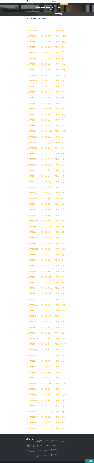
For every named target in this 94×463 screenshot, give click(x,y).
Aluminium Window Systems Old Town (31, 203)
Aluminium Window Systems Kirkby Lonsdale (46, 210)
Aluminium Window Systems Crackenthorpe (32, 220)
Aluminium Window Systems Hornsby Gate (60, 378)
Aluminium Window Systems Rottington (45, 421)
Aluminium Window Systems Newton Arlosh (32, 137)
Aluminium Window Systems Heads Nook (60, 114)
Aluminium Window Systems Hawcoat (45, 367)
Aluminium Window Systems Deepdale (45, 326)
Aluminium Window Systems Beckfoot (31, 327)
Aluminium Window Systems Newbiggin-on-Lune (33, 343)
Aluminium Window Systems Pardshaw (45, 59)
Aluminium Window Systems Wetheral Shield (60, 411)
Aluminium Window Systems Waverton (59, 182)
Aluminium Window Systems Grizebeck (31, 348)
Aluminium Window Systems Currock (45, 429)
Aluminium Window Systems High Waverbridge (32, 163)
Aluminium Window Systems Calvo (31, 231)
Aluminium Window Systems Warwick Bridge (32, 159)
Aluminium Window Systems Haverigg (31, 177)
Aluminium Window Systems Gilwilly (45, 158)
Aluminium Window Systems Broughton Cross (32, 393)
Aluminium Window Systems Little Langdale (32, 51)
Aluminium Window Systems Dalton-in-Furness (60, 366)
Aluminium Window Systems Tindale (59, 405)
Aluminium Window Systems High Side (31, 287)
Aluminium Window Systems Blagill (45, 304)
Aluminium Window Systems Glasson (45, 260)
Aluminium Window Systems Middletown (60, 294)
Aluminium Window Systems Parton (31, 294)
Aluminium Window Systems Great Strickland (32, 283)
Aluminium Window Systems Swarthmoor (32, 328)
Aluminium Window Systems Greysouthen (32, 321)
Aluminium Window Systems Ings (45, 343)
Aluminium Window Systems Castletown (60, 48)
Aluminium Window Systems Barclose (45, 350)
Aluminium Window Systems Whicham (31, 214)
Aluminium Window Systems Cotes (31, 74)
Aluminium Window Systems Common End (32, 57)
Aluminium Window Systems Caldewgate (60, 236)
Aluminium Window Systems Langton (31, 76)
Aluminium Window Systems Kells (31, 326)
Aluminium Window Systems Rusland (45, 166)
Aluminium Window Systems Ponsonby (31, 170)
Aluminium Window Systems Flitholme (45, 98)
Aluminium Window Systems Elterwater (31, 259)
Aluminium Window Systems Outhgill (59, 153)
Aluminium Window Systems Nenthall (31, 81)
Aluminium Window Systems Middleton (59, 152)
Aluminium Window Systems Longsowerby (60, 337)
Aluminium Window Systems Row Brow (31, 395)
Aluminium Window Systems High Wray (45, 259)
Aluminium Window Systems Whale (45, 344)
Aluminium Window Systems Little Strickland (46, 360)
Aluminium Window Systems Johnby (59, 158)
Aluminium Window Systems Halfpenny (59, 102)
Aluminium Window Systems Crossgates (46, 197)
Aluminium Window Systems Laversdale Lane (32, 311)
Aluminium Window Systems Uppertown (46, 356)
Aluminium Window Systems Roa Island (32, 382)
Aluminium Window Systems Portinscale (32, 165)
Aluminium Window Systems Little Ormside (32, 361)
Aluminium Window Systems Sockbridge (60, 248)
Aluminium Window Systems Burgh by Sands (32, 354)
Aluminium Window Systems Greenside (59, 41)
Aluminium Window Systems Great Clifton (60, 40)
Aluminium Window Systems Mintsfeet (31, 103)
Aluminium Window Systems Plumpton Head (46, 416)
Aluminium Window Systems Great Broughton (60, 260)
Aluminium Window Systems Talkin (59, 203)
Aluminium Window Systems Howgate (45, 222)
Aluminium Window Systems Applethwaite (60, 42)
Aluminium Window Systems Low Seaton (60, 410)
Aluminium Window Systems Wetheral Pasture (46, 384)
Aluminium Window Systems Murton (59, 149)
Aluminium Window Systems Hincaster (31, 188)
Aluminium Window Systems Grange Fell (46, 76)
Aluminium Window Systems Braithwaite (46, 165)
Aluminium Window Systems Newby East (46, 137)
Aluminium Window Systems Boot (31, 222)
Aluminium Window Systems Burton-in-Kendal (60, 382)
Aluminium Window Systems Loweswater (60, 75)
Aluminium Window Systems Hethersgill (45, 311)
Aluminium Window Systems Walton (45, 349)
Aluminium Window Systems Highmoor (59, 355)
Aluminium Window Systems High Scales (46, 248)
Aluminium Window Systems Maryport (59, 333)
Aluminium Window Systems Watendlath (32, 48)
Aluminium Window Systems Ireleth (31, 164)
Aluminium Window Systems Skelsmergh (32, 232)
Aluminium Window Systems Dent (45, 388)
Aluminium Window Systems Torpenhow (46, 152)
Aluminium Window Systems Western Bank (60, 400)
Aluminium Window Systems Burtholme (59, 360)
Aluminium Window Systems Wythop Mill (32, 322)
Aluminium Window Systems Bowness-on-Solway (61, 281)
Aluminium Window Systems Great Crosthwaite (32, 249)
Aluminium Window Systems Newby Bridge (46, 399)
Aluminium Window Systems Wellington (31, 355)
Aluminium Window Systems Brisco (31, 120)
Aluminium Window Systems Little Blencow (46, 52)
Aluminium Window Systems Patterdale (45, 395)
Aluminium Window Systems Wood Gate (60, 141)
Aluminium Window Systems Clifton (59, 288)
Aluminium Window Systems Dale (45, 86)
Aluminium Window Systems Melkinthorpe (46, 243)
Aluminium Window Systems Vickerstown (60, 338)
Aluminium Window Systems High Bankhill (32, 65)
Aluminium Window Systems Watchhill (45, 233)
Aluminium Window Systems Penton (59, 349)
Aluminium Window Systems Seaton (59, 164)
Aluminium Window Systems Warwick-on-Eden (32, 233)
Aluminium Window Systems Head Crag (32, 187)
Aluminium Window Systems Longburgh (59, 320)
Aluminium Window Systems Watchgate (32, 292)
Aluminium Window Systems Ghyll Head (32, 96)
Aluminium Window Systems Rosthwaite (46, 299)
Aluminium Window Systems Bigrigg (59, 214)
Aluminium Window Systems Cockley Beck (32, 208)
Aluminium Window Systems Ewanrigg (59, 372)
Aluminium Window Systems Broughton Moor (60, 343)
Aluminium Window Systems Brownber (31, 417)
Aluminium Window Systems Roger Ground (46, 153)
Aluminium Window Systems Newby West (60, 304)
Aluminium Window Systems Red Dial (59, 362)
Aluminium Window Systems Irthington (59, 232)
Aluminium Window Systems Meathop (59, 250)
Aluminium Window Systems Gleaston (31, 227)
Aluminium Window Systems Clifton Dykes (32, 166)
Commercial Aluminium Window (54, 455)
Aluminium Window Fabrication (53, 443)
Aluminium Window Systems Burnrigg (45, 354)
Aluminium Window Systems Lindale (31, 126)
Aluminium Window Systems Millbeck (59, 30)
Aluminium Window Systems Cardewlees (60, 399)
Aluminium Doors (53, 445)
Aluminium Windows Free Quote (53, 457)
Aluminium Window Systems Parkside (45, 401)
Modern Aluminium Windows (46, 453)
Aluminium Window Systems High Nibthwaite (32, 124)
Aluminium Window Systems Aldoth (31, 79)
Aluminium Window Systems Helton (59, 292)
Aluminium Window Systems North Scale (60, 165)
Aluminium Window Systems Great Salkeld (60, 85)
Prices (37, 3)
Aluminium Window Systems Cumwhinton (60, 171)
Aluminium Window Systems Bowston (31, 320)
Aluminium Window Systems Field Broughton (46, 298)
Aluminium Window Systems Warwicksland (46, 97)
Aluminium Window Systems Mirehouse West (32, 416)
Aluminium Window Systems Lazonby (31, 242)
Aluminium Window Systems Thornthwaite (32, 237)
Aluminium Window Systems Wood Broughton (46, 315)
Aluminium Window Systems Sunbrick (45, 332)
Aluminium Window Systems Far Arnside (46, 220)
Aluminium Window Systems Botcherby (59, 119)
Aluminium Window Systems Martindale (45, 181)
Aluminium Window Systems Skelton (59, 68)
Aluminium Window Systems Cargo (59, 422)
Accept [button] (91, 461)
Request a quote (63, 3)
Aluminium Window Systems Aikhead (31, 42)
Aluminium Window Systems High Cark (31, 108)
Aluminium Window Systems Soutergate (32, 98)
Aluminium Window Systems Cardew (45, 309)
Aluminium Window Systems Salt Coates (46, 281)
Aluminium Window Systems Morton (45, 136)
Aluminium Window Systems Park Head (45, 48)
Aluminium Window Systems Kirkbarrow (59, 225)
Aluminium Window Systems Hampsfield (46, 317)
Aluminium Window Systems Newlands (45, 287)
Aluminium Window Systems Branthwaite (46, 130)
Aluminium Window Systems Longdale (31, 69)
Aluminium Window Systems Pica (31, 92)
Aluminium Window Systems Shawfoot (31, 278)
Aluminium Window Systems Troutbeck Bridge (32, 130)
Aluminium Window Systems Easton (45, 204)
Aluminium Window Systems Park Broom (60, 108)
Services (33, 3)
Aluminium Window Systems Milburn (31, 154)
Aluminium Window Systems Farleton (45, 40)
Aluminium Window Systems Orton (59, 74)
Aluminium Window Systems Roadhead (59, 404)
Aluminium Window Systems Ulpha (31, 289)
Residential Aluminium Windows (54, 450)
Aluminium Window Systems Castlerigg (59, 204)
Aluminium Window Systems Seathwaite (46, 427)
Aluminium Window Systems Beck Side (59, 315)
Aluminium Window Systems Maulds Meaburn (46, 131)
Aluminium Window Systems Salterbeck (59, 237)
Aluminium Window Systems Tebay (45, 192)
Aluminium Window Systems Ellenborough (32, 250)
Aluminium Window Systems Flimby (31, 362)
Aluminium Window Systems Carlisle (45, 337)
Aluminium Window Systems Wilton (59, 52)
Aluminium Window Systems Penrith (31, 337)
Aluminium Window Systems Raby (31, 277)
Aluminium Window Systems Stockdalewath (32, 248)
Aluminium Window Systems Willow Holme (46, 104)
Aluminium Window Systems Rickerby (31, 360)
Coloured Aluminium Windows (46, 448)
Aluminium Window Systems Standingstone (46, 187)
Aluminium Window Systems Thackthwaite (32, 114)
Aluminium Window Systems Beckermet (32, 390)
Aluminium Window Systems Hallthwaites (32, 216)
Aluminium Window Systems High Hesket (32, 421)
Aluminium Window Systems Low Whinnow (46, 41)
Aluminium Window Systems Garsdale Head (32, 411)
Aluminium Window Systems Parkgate (31, 47)
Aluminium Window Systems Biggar (31, 423)
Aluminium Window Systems (39, 448)
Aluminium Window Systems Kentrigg (59, 208)
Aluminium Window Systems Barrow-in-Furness (60, 264)
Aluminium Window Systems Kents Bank (60, 255)
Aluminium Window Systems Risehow (31, 204)
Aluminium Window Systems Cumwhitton (32, 305)
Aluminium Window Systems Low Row (45, 216)
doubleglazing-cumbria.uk (62, 441)
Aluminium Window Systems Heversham (46, 68)
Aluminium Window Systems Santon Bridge (60, 270)
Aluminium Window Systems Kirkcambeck (60, 417)
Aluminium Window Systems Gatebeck (31, 427)
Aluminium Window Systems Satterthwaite (60, 383)
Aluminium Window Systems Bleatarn (31, 141)
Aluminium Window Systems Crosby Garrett (46, 345)
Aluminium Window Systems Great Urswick (60, 418)
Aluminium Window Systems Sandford (59, 289)
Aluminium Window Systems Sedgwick (59, 299)
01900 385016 (53, 1)
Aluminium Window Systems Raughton (31, 176)
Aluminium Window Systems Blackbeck (31, 143)
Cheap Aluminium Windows (39, 451)
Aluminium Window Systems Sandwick (45, 47)
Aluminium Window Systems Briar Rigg (59, 311)
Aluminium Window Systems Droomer (45, 175)
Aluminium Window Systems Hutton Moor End (60, 384)
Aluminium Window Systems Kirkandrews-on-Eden (33, 309)
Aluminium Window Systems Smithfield (59, 125)
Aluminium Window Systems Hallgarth (45, 382)
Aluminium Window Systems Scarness (45, 264)
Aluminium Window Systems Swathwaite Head (32, 332)
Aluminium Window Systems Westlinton (32, 40)
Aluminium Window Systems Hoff (31, 344)
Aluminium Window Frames (39, 438)
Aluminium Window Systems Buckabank (46, 170)
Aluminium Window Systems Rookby (31, 371)
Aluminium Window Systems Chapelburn (60, 328)
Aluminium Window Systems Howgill (59, 421)
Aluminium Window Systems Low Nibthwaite (46, 126)
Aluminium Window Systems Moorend (59, 423)
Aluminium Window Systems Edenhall (59, 272)
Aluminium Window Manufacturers (39, 441)
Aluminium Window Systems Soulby (59, 261)
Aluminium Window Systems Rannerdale (32, 86)
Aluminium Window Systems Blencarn (59, 58)
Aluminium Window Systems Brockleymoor (32, 210)
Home (27, 3)
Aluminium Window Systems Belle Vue (45, 37)
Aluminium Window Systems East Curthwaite (32, 264)
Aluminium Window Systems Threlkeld (45, 283)
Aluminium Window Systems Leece (59, 186)
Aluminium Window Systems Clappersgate (32, 70)
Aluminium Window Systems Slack (59, 198)
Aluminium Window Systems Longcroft (45, 417)
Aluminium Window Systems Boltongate (46, 63)
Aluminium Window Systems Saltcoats (59, 277)
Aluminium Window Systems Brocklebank (32, 401)
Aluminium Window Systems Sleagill (59, 226)
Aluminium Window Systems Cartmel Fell (46, 148)
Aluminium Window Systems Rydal (59, 317)
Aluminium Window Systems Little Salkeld (46, 365)
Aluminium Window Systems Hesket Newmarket (60, 135)
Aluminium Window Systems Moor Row (59, 259)
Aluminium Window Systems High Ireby (59, 159)
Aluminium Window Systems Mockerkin (59, 86)
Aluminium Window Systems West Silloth (46, 176)
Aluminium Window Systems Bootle (45, 65)
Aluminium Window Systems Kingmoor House (60, 35)
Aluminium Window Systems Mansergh (31, 37)
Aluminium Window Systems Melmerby (31, 125)
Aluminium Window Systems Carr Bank (31, 135)
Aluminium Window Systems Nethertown (60, 104)
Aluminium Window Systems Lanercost (59, 231)
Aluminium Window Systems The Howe (59, 287)
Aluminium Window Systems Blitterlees (45, 231)
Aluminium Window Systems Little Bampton (32, 389)
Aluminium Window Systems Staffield (59, 107)
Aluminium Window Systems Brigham (45, 266)
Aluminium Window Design (46, 443)
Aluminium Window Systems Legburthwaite (32, 109)
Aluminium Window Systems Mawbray (31, 255)
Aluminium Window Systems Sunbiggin (45, 115)
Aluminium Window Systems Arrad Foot (46, 270)
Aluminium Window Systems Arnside (59, 373)
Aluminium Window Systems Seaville (59, 197)
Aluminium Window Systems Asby (45, 294)
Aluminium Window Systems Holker (31, 384)
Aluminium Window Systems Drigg (31, 197)
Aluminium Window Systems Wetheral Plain (32, 275)
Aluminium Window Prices (46, 458)
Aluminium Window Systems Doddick (59, 244)
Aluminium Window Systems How (59, 148)
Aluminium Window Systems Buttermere (46, 58)
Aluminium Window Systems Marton (31, 410)
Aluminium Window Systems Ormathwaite (60, 59)
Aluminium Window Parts (53, 438)
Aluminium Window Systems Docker (45, 132)
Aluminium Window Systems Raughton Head (60, 192)
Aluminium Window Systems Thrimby (45, 120)
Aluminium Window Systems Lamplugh (45, 348)
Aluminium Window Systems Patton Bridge (32, 276)
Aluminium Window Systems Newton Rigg (60, 194)
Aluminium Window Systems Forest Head (32, 422)
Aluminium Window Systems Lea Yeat (59, 124)
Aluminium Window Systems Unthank (59, 309)
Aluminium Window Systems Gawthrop (45, 423)
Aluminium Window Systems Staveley (59, 416)
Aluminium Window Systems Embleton (45, 271)
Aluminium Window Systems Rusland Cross (32, 149)
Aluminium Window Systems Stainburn (31, 265)
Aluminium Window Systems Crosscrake (46, 226)
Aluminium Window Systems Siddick (45, 389)
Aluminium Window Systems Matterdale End (46, 261)
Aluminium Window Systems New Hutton (46, 306)
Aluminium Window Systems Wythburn (59, 169)
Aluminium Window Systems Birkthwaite (32, 180)
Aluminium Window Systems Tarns (31, 192)
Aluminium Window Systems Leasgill (31, 91)
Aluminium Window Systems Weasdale (31, 299)
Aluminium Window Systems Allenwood (59, 216)
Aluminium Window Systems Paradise (45, 338)
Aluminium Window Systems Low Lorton (60, 388)
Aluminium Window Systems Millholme (59, 147)
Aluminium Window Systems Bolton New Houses (33, 349)
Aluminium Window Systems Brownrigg (59, 356)
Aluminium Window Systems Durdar (45, 355)
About (30, 3)
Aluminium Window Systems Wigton (59, 166)
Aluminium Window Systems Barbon (45, 221)
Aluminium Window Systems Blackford (31, 293)
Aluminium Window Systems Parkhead (59, 113)
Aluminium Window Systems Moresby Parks (60, 271)
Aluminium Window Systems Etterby (59, 80)
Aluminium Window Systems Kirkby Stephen (60, 334)
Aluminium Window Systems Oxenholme (32, 306)
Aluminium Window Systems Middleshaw (32, 205)
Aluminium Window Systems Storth (59, 326)
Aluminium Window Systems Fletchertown (60, 177)
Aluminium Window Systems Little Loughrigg (46, 410)
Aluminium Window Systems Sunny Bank (46, 377)
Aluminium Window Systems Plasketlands (46, 93)
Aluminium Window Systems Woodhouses (32, 148)
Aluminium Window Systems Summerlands (46, 102)
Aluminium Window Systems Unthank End (32, 194)
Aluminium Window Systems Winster (59, 322)
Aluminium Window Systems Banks (45, 74)
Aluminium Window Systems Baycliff (31, 160)
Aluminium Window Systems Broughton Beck (60, 327)
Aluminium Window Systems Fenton (59, 142)
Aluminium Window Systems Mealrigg (59, 143)
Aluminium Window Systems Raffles (59, 87)
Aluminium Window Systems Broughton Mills (46, 142)
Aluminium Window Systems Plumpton (45, 135)
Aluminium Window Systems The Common (46, 180)
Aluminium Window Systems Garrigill (45, 412)
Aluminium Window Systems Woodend (31, 119)
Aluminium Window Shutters (53, 452)
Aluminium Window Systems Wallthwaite (46, 92)
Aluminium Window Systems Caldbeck (45, 227)
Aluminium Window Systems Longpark (45, 334)
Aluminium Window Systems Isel (59, 283)
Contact (44, 3)
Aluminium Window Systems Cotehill (31, 63)
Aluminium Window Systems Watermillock (32, 334)
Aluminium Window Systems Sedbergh (45, 328)
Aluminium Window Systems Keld (59, 79)
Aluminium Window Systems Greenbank (32, 350)
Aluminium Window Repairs (39, 456)
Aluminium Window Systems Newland (59, 181)
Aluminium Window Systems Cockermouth (46, 362)
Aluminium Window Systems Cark (59, 266)
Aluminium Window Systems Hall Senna (59, 92)
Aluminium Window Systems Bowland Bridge (32, 338)
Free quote (40, 3)
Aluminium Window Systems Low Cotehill (46, 366)
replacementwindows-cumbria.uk (63, 439)
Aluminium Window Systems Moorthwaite (32, 400)
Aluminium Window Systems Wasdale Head (32, 35)
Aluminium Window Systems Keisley (59, 367)
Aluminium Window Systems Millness (31, 169)
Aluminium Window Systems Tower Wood (60, 163)
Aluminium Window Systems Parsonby (59, 348)
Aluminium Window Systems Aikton (59, 154)
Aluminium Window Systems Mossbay (59, 47)
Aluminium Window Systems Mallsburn (31, 372)
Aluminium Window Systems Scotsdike (45, 30)
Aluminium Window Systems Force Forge (46, 208)
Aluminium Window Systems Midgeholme (32, 158)
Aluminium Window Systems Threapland (60, 243)
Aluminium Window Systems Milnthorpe (45, 42)
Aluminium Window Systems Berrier (31, 121)
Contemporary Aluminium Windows (46, 456)
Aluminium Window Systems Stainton (31, 244)
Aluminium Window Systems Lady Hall (59, 395)
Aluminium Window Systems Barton (31, 288)
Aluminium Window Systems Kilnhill (45, 91)
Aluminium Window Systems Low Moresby (60, 390)
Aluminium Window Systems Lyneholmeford (60, 394)
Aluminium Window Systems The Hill (59, 37)
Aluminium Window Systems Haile (31, 388)
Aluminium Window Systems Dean (59, 121)
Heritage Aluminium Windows (46, 451)
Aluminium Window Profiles (46, 446)
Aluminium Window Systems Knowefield (60, 70)
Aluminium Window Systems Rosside (31, 97)
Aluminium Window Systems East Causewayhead (61, 339)
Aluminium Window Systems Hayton (31, 215)
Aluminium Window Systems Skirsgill (31, 136)
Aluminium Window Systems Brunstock (31, 115)
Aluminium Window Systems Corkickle (45, 160)
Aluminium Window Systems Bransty (45, 428)
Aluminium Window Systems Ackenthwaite (46, 282)
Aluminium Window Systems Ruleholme (45, 253)
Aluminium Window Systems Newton (59, 209)
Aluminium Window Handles (39, 443)
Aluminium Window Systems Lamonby (45, 154)
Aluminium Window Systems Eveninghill (45, 109)
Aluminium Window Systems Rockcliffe (59, 126)
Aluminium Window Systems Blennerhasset (46, 96)
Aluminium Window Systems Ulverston (59, 254)
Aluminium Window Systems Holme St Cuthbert (32, 142)
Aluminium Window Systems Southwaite (46, 393)
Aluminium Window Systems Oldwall (45, 272)
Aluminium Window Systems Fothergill (45, 277)
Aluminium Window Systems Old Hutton (46, 394)
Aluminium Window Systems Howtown (45, 113)
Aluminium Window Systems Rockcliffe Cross (46, 35)
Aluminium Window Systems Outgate (45, 278)
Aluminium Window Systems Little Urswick (32, 102)
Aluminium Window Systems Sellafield (45, 57)
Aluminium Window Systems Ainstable (59, 406)
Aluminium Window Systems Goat (31, 281)
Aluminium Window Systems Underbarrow (60, 278)
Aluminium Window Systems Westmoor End (32, 182)
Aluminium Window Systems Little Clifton (60, 137)
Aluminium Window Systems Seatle (31, 333)
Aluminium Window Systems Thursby (59, 109)
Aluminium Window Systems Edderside (31, 238)
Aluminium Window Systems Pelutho (45, 147)
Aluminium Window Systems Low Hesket (46, 125)
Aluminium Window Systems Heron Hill (45, 310)
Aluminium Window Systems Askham (59, 170)
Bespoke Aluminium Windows (46, 438)
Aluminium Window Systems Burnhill (45, 143)
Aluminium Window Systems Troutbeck (45, 236)
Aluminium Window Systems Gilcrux (59, 222)
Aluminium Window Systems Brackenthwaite (32, 298)
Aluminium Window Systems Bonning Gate (60, 76)
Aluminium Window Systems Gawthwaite (46, 371)
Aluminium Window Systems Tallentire (31, 113)
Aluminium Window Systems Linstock (31, 429)
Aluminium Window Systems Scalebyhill (59, 57)
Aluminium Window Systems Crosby (59, 282)
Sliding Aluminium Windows (39, 458)
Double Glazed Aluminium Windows (53, 447)
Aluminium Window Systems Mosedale (59, 132)
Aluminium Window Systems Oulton (59, 160)
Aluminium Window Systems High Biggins (60, 412)
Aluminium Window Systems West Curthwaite (32, 31)
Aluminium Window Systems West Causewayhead (33, 68)
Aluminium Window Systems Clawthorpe (32, 80)
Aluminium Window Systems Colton (31, 378)
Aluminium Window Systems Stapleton (59, 321)
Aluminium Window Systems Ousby (45, 79)
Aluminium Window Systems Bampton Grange (46, 288)
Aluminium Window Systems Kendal (31, 58)
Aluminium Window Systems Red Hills (45, 141)
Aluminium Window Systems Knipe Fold (59, 31)
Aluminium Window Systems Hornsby (45, 107)
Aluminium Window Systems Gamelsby (31, 186)
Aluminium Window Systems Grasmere (45, 70)
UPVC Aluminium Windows (46, 441)
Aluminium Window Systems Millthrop (31, 351)
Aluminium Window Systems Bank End (31, 59)
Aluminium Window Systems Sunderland (60, 81)
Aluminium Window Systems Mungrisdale (32, 270)
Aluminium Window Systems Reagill (59, 389)
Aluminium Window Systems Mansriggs (59, 210)
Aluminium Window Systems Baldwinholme (32, 107)
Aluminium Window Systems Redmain (31, 261)
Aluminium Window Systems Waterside (59, 103)
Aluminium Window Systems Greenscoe (46, 244)
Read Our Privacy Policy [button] (91, 460)
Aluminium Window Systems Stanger (59, 221)
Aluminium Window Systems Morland (31, 41)
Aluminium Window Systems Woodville (45, 327)
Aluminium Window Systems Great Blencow (32, 221)
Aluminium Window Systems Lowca (31, 153)
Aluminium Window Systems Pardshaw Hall (46, 237)
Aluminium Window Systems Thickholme (46, 177)
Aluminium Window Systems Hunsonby (45, 404)
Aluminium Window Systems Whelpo (45, 372)
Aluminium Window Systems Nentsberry (32, 193)
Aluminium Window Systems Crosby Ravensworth (47, 53)
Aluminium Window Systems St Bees (59, 350)
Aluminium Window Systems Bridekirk (59, 401)
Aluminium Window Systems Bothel (45, 339)
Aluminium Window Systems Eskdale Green (32, 383)
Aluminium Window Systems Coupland (45, 322)
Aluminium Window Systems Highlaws (31, 406)
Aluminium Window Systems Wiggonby (45, 215)
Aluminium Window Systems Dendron (59, 91)
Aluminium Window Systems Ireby (31, 152)
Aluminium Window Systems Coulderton (32, 147)
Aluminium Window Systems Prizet (31, 300)
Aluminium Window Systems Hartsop (59, 180)
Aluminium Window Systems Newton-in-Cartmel (47, 225)
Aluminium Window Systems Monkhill (31, 304)
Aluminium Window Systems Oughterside (46, 238)
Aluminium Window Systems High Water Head (60, 293)
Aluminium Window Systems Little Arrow (60, 354)
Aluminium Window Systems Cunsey (59, 199)
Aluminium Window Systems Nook (59, 276)
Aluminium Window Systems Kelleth (59, 365)
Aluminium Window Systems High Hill (45, 169)
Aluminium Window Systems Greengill (31, 175)
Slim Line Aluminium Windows (39, 446)
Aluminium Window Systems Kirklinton (59, 344)
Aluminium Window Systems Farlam (59, 188)
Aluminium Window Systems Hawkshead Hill (46, 275)
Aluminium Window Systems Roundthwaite (32, 30)
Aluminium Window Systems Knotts (31, 399)
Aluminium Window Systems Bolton (31, 345)
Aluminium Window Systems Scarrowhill (46, 373)
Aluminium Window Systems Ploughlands (60, 115)
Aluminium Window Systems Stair (59, 393)
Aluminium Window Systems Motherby (59, 300)
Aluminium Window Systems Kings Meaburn (60, 377)
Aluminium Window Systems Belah (45, 422)
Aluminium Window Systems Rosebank (45, 87)
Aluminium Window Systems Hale (59, 332)
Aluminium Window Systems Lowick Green (32, 373)
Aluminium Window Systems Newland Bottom (60, 298)
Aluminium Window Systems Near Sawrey (46, 293)
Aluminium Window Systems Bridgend (59, 187)
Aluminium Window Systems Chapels (31, 428)
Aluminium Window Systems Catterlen (45, 193)
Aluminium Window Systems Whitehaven (32, 367)
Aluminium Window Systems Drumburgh (46, 320)
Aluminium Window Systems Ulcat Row (45, 121)
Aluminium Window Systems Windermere (46, 205)
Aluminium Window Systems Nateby (59, 93)
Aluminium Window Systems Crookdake (32, 198)
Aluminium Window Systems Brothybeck (46, 75)
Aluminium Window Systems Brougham (45, 305)
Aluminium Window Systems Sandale (59, 120)
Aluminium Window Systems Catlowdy (45, 159)
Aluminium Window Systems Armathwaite (32, 181)
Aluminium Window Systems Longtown (31, 418)
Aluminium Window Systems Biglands (59, 253)
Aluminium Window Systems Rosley (59, 227)
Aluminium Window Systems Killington (31, 253)
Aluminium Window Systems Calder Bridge (46, 182)
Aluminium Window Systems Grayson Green (32, 132)
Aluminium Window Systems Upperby (45, 265)
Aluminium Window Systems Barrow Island (60, 265)
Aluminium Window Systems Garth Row (32, 104)
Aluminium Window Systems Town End (45, 199)
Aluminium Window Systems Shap (45, 406)
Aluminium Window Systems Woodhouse (60, 242)
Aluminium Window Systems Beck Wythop (60, 249)
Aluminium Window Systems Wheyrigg (45, 163)
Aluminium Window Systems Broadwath (46, 108)
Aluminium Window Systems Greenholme (32, 271)
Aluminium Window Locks (39, 453)
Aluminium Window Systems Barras (45, 214)
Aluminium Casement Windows (54, 441)
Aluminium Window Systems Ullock (45, 242)
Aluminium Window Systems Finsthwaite (60, 64)
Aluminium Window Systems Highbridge (59, 51)
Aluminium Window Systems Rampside (45, 361)
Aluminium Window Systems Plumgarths (32, 36)
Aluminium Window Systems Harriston (59, 205)
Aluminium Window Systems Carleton (59, 193)
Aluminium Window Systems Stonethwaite (46, 300)
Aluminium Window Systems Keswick (45, 85)
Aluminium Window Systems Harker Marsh (32, 52)
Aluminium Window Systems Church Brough (60, 238)
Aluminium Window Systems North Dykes (46, 383)
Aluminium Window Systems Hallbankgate (32, 317)
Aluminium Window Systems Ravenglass (60, 36)
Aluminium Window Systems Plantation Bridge (32, 412)
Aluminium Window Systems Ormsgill (45, 149)
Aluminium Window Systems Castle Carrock (60, 275)
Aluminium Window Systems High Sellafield (60, 427)
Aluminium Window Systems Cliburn (45, 209)
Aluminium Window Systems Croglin (59, 53)
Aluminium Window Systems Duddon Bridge (60, 310)
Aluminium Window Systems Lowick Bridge (32, 85)
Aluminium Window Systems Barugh (31, 266)
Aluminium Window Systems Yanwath (31, 209)
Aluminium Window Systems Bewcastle (45, 124)
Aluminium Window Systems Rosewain (59, 97)
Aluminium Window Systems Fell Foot (59, 63)
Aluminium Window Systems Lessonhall (32, 339)
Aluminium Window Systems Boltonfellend (32, 366)
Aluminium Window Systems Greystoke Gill (32, 171)
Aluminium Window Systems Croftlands (46, 254)
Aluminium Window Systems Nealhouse (59, 361)
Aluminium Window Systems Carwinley (45, 333)
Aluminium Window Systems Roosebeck (60, 316)
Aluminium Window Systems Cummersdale (46, 103)
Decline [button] (87, 461)
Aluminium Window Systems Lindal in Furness (46, 31)
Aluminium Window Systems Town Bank (46, 203)
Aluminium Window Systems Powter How (60, 175)
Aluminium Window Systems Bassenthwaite (46, 64)
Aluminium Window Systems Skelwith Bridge (46, 46)
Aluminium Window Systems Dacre (45, 36)
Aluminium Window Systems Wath (59, 46)
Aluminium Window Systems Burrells (45, 164)
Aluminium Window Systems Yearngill (59, 306)
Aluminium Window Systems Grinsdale (45, 405)
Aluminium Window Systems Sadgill (45, 198)
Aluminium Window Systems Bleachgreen (60, 65)
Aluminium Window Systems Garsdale (31, 356)
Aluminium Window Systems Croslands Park (46, 411)
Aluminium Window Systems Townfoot (31, 53)
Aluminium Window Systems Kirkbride (31, 131)
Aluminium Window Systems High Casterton (32, 404)
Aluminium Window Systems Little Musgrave (46, 186)
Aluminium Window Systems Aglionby (45, 250)
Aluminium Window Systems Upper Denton (46, 249)
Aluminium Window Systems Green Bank (60, 429)
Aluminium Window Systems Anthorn (31, 365)
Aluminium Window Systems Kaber (45, 316)
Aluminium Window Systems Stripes (45, 69)
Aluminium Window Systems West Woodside (32, 260)
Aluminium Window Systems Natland (31, 46)
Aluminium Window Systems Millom (31, 243)
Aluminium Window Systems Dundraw (31, 316)
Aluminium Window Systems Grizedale (45, 51)
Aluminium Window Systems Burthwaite (32, 282)
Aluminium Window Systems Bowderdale (60, 98)
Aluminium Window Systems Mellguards (46, 378)
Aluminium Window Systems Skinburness (60, 131)
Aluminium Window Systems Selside (31, 226)
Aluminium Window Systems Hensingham (60, 69)
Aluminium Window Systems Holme (45, 188)
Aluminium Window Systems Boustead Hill (46, 289)
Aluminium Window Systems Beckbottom (46, 390)
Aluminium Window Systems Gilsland (31, 405)
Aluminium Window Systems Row (45, 194)
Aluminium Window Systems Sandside (45, 418)
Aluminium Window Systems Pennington (32, 75)
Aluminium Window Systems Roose (31, 377)
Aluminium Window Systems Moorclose (60, 176)
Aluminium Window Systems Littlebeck (31, 236)
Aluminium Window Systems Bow (59, 428)
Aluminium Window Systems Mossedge (32, 254)
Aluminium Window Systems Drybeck (59, 220)
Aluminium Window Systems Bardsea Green (60, 305)
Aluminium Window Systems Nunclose (31, 93)
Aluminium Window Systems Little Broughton (46, 171)
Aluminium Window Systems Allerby (59, 136)
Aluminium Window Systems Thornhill (31, 315)
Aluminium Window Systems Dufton (31, 310)
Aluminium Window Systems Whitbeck (45, 400)
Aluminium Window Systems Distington (31, 199)
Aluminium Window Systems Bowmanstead (32, 87)
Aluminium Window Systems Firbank (59, 233)
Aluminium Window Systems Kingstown (59, 351)
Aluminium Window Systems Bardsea (31, 225)
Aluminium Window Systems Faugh (59, 371)
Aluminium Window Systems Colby (45, 119)
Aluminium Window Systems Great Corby (46, 276)
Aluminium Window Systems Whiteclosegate (60, 130)
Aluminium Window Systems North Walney (46, 321)
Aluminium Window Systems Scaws (45, 292)
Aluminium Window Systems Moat (59, 215)
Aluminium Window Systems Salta (31, 272)
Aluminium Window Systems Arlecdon (59, 345)
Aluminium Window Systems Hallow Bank (60, 96)
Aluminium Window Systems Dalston (31, 394)
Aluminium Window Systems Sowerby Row (46, 232)
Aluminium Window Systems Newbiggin (31, 64)
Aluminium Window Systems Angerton (45, 80)
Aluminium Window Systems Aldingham (45, 114)
